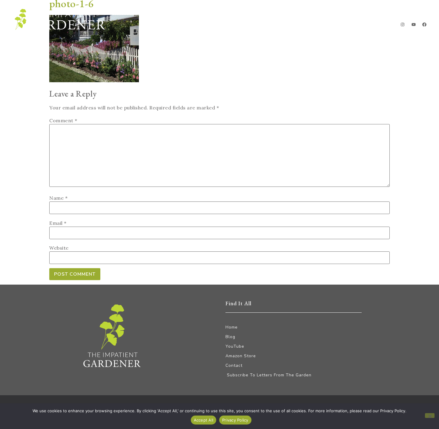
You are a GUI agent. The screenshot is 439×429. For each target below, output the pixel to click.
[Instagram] (402, 24)
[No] (430, 415)
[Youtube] (413, 24)
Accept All (204, 420)
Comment (63, 120)
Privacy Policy (235, 420)
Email (58, 223)
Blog (269, 25)
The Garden (303, 25)
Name (58, 198)
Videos (341, 25)
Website (59, 247)
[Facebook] (424, 24)
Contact (374, 25)
